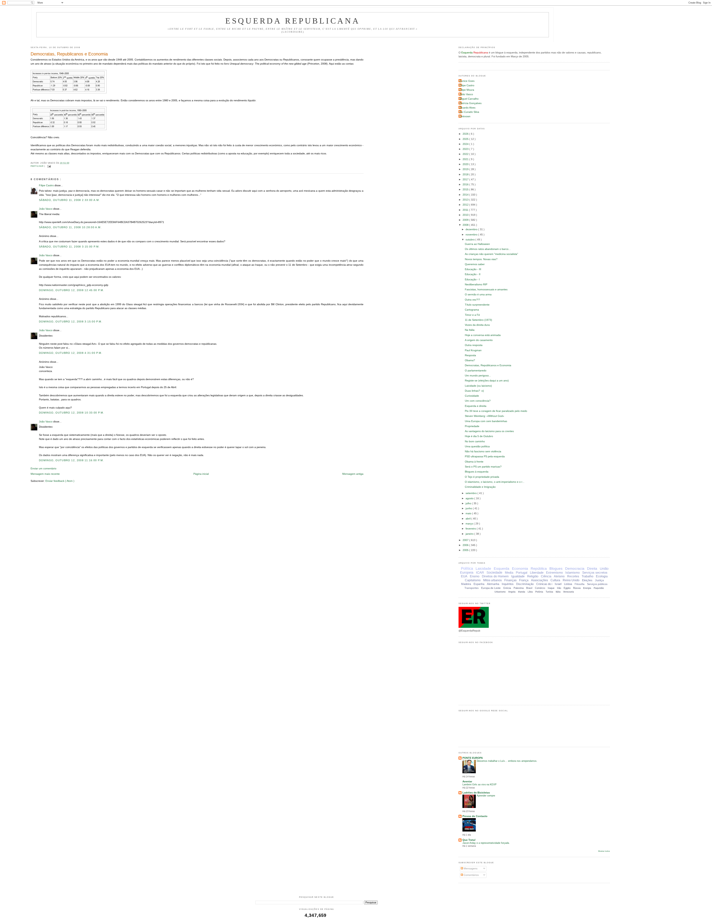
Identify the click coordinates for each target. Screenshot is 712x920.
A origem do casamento (479, 340)
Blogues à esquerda (476, 471)
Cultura (555, 580)
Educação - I (472, 279)
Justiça (599, 580)
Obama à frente (474, 461)
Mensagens (470, 868)
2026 (466, 133)
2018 (466, 174)
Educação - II (472, 274)
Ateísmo (559, 576)
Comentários (471, 875)
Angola (511, 592)
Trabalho (587, 576)
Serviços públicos (597, 584)
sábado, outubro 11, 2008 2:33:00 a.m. (69, 200)
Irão (559, 588)
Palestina (519, 588)
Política (467, 568)
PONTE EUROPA (472, 758)
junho (469, 508)
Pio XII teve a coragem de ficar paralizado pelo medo (496, 411)
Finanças (510, 580)
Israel (558, 584)
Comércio (540, 588)
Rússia (577, 588)
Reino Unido (571, 580)
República (539, 568)
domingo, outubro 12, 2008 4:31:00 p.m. (70, 353)
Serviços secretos (594, 572)
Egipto (567, 588)
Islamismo (572, 572)
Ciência (546, 576)
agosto (470, 498)
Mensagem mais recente (45, 474)
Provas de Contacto (474, 816)
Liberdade (536, 572)
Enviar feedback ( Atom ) (59, 481)
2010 (466, 215)
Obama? (470, 360)
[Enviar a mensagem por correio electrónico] (49, 166)
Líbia (530, 592)
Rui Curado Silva (469, 112)
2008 (466, 225)
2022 (466, 154)
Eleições (587, 580)
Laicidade (483, 568)
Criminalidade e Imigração (480, 487)
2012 (466, 204)
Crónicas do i (544, 584)
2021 (466, 159)
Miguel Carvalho (469, 98)
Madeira (466, 584)
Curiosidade (472, 395)
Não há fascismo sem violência (483, 451)
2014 (466, 194)
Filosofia (579, 584)
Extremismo (554, 572)
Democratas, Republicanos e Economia (69, 53)
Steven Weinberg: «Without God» (484, 416)
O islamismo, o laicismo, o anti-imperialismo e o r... (494, 482)
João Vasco (46, 208)
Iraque (551, 588)
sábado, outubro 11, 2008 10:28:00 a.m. (70, 227)
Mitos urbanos (492, 580)
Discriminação (525, 584)
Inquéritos (508, 584)
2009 (466, 220)
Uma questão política (477, 446)
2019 (466, 169)
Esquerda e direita (475, 406)
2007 (466, 540)
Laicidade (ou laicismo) (478, 385)
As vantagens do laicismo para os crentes (489, 431)
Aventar (467, 781)
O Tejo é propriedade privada (482, 476)
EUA (464, 576)
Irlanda (521, 592)
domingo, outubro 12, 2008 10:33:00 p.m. (71, 412)
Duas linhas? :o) (474, 390)
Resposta (470, 355)
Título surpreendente (477, 304)
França (523, 580)
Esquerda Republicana (292, 20)
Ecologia (602, 576)
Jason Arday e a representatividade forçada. (486, 843)
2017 (466, 179)
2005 (466, 550)
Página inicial (201, 474)
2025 (466, 139)
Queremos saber (475, 264)
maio (469, 513)
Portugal (521, 572)
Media (509, 572)
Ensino (474, 576)
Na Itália (469, 330)
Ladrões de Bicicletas (476, 792)
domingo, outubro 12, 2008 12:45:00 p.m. (71, 290)
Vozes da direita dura (477, 325)
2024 (466, 144)
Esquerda (501, 568)
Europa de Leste (491, 587)
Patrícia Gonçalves (470, 103)
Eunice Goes (466, 81)
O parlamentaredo (475, 370)
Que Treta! (469, 840)
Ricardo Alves (467, 107)
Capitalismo (473, 580)
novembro (472, 234)
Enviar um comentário (43, 468)
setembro (471, 493)
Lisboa (568, 584)
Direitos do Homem (495, 576)
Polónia (539, 592)
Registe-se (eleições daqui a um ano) (487, 380)
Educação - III (473, 269)
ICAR (480, 572)
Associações (539, 580)
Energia (587, 588)
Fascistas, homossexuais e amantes (486, 289)
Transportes (471, 587)
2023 (466, 149)
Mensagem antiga (352, 474)
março (470, 523)
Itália (558, 592)
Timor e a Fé (472, 315)
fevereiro (471, 528)
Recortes (573, 576)
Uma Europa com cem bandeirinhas (486, 421)
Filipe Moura (466, 89)
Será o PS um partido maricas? (483, 466)
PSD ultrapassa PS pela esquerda (485, 456)
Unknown (464, 116)
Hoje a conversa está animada (483, 335)
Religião (532, 576)
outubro (470, 239)
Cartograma (472, 309)
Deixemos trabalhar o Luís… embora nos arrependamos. (507, 761)
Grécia (507, 587)
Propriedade (472, 426)
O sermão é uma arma (478, 294)
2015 (466, 189)
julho (469, 503)
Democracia (574, 568)
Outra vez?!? (472, 299)
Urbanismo (500, 592)
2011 (466, 210)
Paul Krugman (473, 350)
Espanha (479, 584)
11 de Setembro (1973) (478, 320)
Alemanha (493, 584)
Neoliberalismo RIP (476, 284)
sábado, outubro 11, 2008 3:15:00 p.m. (69, 246)
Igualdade (518, 576)
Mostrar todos (604, 851)
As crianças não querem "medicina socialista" (491, 254)
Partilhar (37, 166)
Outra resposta (473, 345)
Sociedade (494, 572)
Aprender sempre (486, 795)
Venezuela (568, 592)
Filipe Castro (47, 185)
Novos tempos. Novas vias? (481, 259)
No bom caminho (475, 441)
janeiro (470, 533)
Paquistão (599, 588)
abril (468, 518)
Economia (520, 568)
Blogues (556, 568)
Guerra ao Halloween (477, 244)
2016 (466, 184)
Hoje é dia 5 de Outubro (479, 436)
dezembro (472, 229)
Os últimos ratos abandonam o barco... (488, 249)
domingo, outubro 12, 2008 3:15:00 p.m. (70, 321)
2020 (466, 164)
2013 (466, 199)
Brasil (529, 588)
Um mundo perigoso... (478, 375)
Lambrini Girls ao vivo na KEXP (479, 784)
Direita (592, 568)
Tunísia (549, 592)
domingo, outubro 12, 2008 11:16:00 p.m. (71, 460)
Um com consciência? (478, 400)
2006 (466, 545)
